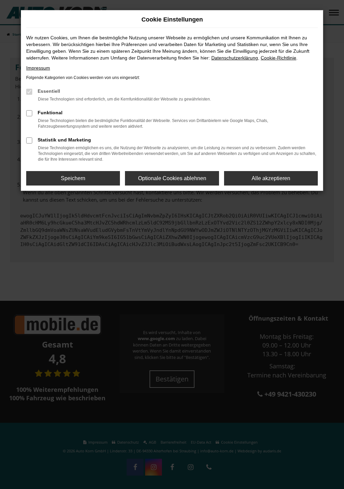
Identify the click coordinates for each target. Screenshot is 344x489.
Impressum (38, 68)
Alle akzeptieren (271, 178)
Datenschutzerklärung (234, 57)
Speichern (73, 178)
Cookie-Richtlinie (278, 57)
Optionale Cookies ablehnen (172, 178)
